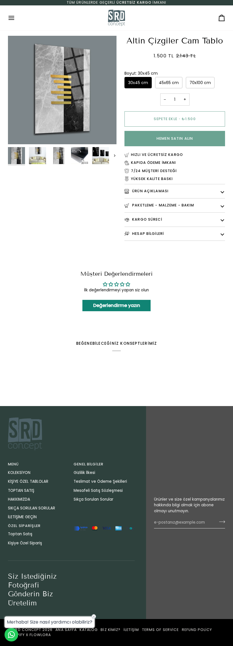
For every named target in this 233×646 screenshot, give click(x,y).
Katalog (89, 629)
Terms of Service (160, 629)
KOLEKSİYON (19, 472)
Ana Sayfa (66, 629)
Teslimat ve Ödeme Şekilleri (100, 481)
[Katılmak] (220, 521)
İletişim (131, 629)
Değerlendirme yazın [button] (116, 305)
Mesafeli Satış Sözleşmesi (98, 490)
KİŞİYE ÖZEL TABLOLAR (28, 481)
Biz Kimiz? (110, 629)
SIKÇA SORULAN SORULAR (31, 508)
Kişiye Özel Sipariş (25, 543)
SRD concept (27, 629)
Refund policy (197, 629)
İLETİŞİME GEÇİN (22, 517)
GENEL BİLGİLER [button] (88, 464)
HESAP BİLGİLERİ (147, 233)
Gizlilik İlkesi (84, 472)
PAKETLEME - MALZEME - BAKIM (162, 205)
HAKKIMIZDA (19, 499)
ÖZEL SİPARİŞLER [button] (24, 525)
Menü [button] (13, 464)
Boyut (141, 73)
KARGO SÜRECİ (146, 219)
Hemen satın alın (175, 138)
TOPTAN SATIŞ (21, 490)
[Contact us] (11, 634)
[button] (104, 524)
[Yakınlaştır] (19, 134)
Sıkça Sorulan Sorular (93, 499)
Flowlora (40, 634)
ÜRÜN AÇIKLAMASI (149, 191)
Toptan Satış (20, 534)
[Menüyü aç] (16, 17)
